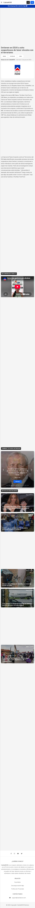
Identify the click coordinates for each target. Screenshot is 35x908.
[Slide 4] (14, 485)
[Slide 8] (23, 485)
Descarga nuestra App (17, 885)
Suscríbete (17, 882)
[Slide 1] (7, 485)
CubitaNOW (7, 2)
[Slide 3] (12, 485)
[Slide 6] (19, 485)
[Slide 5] (16, 485)
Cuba (20, 56)
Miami (4, 56)
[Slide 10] (28, 485)
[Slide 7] (21, 485)
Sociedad (12, 56)
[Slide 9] (25, 485)
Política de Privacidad (17, 889)
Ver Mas (17, 481)
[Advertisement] (17, 27)
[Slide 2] (9, 485)
